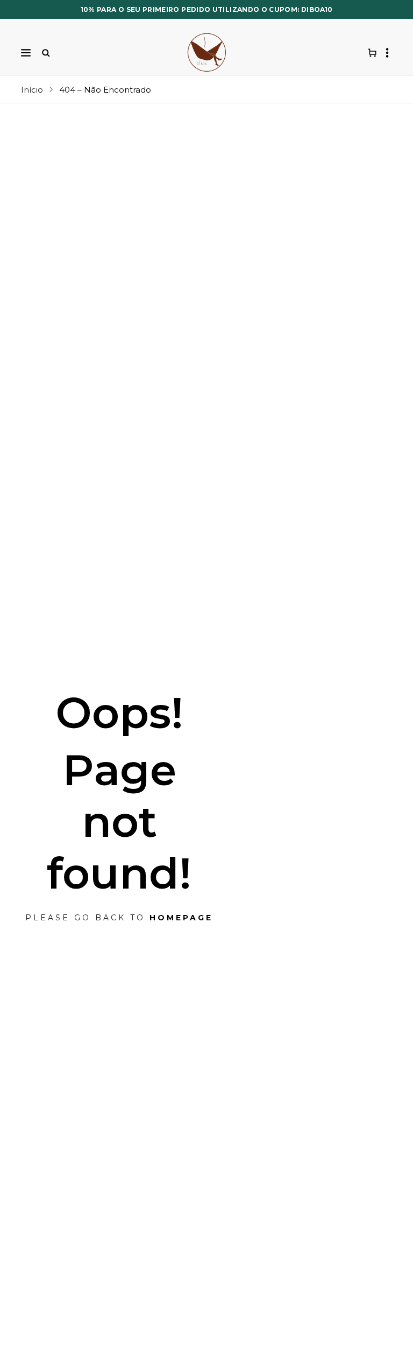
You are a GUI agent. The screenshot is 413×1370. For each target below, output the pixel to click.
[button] (26, 52)
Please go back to (119, 917)
